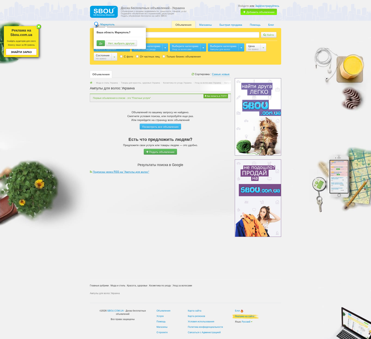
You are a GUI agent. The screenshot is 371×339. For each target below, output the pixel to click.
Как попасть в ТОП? (216, 95)
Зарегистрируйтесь (267, 6)
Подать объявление (161, 152)
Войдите (243, 6)
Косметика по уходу (160, 285)
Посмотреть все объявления (160, 126)
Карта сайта (194, 310)
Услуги (160, 316)
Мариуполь (107, 24)
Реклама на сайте (244, 316)
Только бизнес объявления (183, 56)
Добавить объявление (260, 12)
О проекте (162, 332)
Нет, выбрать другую (121, 43)
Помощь (255, 25)
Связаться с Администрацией (204, 332)
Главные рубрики (99, 285)
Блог (271, 25)
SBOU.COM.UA (115, 310)
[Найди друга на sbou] (258, 116)
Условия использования (201, 321)
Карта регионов (196, 316)
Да (100, 43)
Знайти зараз (21, 52)
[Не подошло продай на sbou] (258, 198)
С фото (128, 56)
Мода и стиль (118, 285)
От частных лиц (149, 56)
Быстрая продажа (231, 25)
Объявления (183, 25)
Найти (270, 34)
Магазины (205, 25)
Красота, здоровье (137, 285)
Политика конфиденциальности (205, 326)
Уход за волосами (182, 285)
